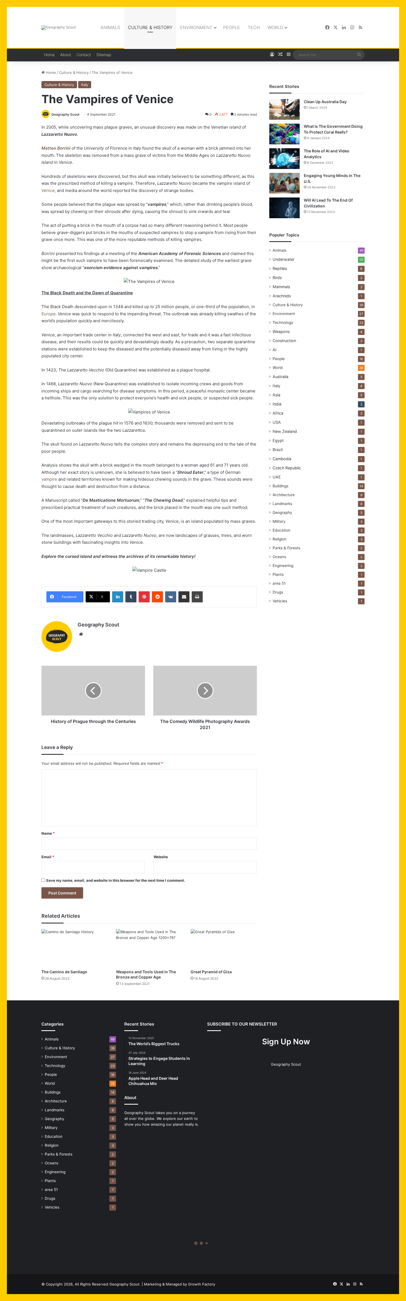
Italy (84, 84)
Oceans (279, 557)
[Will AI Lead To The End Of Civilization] (284, 207)
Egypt (278, 440)
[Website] (81, 634)
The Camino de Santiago (64, 971)
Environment (196, 27)
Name (48, 833)
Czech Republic (287, 467)
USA (277, 422)
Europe (48, 313)
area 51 (279, 583)
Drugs (278, 592)
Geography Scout (65, 114)
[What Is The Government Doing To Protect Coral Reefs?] (284, 134)
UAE (277, 477)
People (231, 27)
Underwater (283, 259)
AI (274, 349)
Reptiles (280, 268)
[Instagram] (352, 27)
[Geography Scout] (58, 27)
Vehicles (280, 601)
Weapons (281, 331)
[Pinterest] (144, 596)
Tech (254, 27)
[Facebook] (327, 27)
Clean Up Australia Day (325, 101)
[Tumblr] (130, 596)
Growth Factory (201, 1284)
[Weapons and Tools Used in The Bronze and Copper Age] (149, 947)
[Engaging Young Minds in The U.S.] (284, 183)
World (275, 27)
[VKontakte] (170, 596)
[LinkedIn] (344, 27)
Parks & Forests (286, 548)
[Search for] (359, 55)
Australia (280, 376)
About (65, 54)
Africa (278, 413)
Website (161, 857)
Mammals (281, 286)
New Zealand (285, 431)
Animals (110, 27)
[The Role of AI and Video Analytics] (284, 158)
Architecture (284, 495)
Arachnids (282, 295)
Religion (279, 539)
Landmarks (282, 503)
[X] (335, 27)
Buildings (280, 486)
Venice (48, 190)
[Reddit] (157, 596)
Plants (278, 574)
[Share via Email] (183, 596)
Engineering (283, 565)
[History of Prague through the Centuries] (93, 690)
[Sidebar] (288, 54)
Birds (277, 277)
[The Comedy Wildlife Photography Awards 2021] (205, 690)
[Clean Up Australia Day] (284, 109)
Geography (282, 512)
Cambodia (282, 458)
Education (281, 530)
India (277, 404)
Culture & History (150, 27)
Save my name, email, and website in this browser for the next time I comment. (115, 880)
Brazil (278, 449)
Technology (283, 322)
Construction (284, 340)
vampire (49, 479)
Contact (84, 54)
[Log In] (272, 54)
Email (47, 857)
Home (49, 54)
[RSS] (360, 27)
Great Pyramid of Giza (211, 971)
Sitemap (103, 54)
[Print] (197, 596)
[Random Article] (280, 54)
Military (279, 521)
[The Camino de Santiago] (74, 947)
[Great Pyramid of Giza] (224, 947)
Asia (276, 394)
